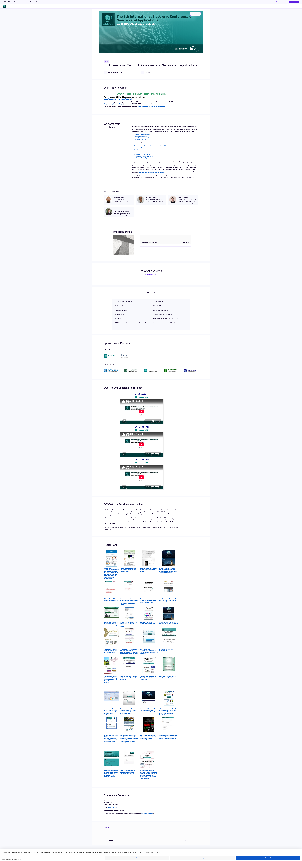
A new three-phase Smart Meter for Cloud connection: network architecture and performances (110, 711)
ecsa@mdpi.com (112, 807)
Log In (275, 1)
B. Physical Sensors (121, 306)
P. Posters (118, 318)
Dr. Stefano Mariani (119, 197)
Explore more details (150, 296)
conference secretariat (147, 813)
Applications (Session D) (140, 139)
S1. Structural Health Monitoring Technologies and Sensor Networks (151, 145)
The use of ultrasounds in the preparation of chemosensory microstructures (128, 570)
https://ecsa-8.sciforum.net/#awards (151, 106)
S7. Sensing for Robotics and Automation (144, 156)
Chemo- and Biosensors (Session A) (143, 134)
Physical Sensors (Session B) (141, 136)
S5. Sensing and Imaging (140, 152)
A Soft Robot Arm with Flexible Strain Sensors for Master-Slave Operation (129, 678)
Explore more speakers (150, 274)
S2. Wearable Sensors (139, 147)
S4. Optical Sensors (139, 151)
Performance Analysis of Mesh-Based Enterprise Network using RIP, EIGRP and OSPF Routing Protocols (111, 773)
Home (9, 6)
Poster (139, 161)
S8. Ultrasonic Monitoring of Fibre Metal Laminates (147, 158)
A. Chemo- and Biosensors (123, 302)
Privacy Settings (186, 840)
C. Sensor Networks (121, 310)
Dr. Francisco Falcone (120, 209)
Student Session (173, 171)
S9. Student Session (159, 327)
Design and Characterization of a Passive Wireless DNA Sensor (148, 570)
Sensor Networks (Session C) (141, 138)
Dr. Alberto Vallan (151, 197)
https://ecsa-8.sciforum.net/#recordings (119, 99)
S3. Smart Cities (138, 149)
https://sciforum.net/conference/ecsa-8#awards (152, 172)
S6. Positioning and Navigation (142, 154)
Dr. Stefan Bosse (183, 197)
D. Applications (119, 314)
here (124, 512)
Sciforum (111, 840)
